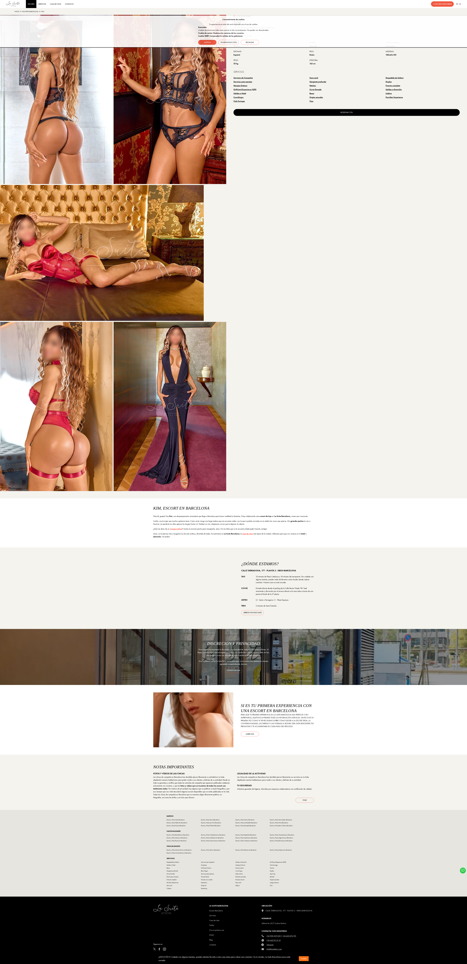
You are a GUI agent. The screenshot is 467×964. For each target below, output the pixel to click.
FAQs (305, 800)
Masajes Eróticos (240, 85)
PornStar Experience (394, 97)
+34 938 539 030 (273, 936)
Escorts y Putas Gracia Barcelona (176, 826)
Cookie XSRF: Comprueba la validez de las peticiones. (220, 36)
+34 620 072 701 (289, 936)
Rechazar (250, 42)
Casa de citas (214, 920)
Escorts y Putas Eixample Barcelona (245, 826)
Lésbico (389, 93)
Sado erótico (239, 874)
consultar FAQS (233, 670)
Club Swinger (239, 101)
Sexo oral (169, 885)
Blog (211, 940)
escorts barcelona (30, 11)
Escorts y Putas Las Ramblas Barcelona (246, 823)
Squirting (272, 874)
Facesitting (204, 888)
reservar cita (347, 112)
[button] (463, 870)
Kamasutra (204, 883)
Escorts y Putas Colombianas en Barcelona (213, 835)
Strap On (203, 885)
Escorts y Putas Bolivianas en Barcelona (281, 841)
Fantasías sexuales (240, 877)
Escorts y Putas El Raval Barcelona (210, 826)
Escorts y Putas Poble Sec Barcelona (177, 823)
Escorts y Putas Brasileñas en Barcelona (178, 835)
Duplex (389, 81)
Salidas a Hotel (240, 93)
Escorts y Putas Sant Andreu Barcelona (281, 820)
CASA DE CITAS (55, 4)
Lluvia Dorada (315, 89)
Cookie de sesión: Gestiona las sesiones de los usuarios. (221, 33)
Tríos (311, 101)
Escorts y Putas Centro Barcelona (244, 820)
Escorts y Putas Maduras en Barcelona (281, 850)
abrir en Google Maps (252, 612)
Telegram (270, 944)
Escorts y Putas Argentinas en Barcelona (281, 838)
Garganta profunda (318, 81)
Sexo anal (314, 78)
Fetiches (313, 85)
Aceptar (304, 958)
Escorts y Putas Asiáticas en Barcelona (246, 838)
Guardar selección (228, 42)
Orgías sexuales (316, 97)
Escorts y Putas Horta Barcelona (279, 823)
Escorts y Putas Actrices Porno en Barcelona (179, 850)
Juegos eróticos (274, 883)
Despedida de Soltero (395, 78)
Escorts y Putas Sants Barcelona (175, 820)
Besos (312, 93)
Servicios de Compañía (243, 78)
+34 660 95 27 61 (273, 940)
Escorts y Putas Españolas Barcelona (245, 835)
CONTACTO (69, 4)
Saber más (250, 734)
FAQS (211, 935)
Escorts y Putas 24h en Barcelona (210, 850)
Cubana (169, 888)
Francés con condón (206, 880)
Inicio (17, 11)
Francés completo (393, 85)
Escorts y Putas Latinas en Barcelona (177, 838)
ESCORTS (31, 4)
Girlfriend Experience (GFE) (245, 89)
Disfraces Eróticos (206, 868)
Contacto (212, 944)
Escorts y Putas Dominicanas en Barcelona (213, 841)
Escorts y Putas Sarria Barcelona (210, 820)
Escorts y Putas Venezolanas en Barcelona (282, 835)
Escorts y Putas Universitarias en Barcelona (179, 853)
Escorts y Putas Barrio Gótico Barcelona (281, 826)
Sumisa (272, 868)
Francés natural (239, 880)
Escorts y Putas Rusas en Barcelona (176, 841)
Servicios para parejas (243, 81)
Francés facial (205, 877)
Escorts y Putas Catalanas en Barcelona (212, 838)
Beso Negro (204, 871)
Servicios (42, 4)
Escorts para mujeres (172, 877)
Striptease (204, 865)
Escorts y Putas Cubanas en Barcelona (246, 841)
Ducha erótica (239, 868)
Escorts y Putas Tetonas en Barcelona (245, 850)
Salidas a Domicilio (394, 89)
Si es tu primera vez (216, 930)
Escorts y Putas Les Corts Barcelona (211, 823)
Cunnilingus (238, 97)
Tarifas (211, 925)
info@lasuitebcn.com (274, 949)
